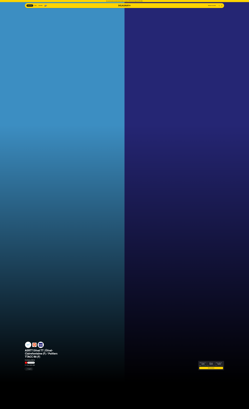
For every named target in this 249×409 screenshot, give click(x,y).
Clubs (35, 5)
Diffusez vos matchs (212, 5)
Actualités (40, 5)
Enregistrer (29, 368)
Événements (29, 5)
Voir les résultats (211, 367)
